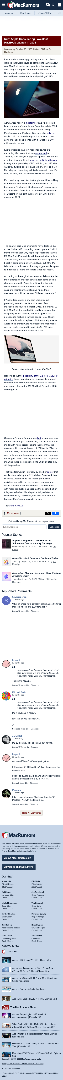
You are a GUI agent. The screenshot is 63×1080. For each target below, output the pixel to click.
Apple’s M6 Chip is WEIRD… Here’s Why (31, 960)
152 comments (12, 513)
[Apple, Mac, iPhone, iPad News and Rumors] (23, 8)
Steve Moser (7, 936)
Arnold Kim (6, 881)
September (31, 122)
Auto (51, 1073)
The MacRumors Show (23, 1007)
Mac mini (9, 13)
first (39, 438)
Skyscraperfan (19, 597)
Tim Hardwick (37, 903)
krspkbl (16, 660)
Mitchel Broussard (9, 903)
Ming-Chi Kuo (16, 505)
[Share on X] (48, 513)
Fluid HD (43, 1073)
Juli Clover (6, 892)
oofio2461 (17, 736)
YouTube (12, 951)
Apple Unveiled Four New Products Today (35, 558)
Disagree (34, 611)
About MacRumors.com (17, 857)
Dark (3, 1076)
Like (27, 611)
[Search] (55, 5)
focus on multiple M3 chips (43, 160)
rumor (50, 472)
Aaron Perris (37, 936)
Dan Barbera (7, 925)
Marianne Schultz (39, 914)
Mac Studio (25, 13)
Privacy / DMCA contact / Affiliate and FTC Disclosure (22, 1063)
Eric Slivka (36, 881)
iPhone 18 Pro (44, 13)
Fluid (37, 1073)
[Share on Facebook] (55, 513)
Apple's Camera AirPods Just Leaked (29, 989)
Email (4, 887)
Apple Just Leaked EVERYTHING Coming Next (34, 999)
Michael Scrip (19, 692)
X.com (9, 887)
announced (41, 153)
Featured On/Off (9, 1073)
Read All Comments (31, 813)
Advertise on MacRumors (18, 866)
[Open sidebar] (59, 5)
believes (51, 133)
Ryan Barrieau (37, 925)
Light (56, 1073)
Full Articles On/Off (25, 1073)
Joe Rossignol (38, 892)
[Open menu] (3, 5)
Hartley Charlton (9, 914)
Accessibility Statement (11, 1068)
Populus (16, 790)
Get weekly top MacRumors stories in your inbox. (31, 521)
